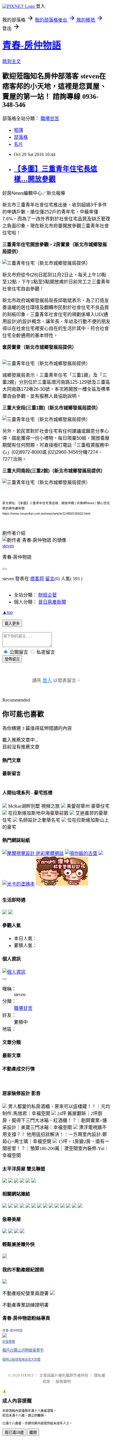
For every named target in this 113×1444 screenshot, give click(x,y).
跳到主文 (11, 61)
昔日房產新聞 (52, 602)
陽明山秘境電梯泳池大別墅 (21, 1359)
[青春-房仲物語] (4, 1335)
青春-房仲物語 (31, 45)
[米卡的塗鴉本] (18, 884)
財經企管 (47, 595)
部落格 (21, 137)
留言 (49, 578)
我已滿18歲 (14, 1432)
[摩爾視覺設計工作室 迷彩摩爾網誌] (33, 853)
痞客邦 (37, 578)
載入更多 (12, 623)
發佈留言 (12, 659)
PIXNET (27, 1375)
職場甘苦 (50, 118)
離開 (33, 1432)
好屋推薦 (8, 1341)
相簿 (18, 130)
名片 (18, 144)
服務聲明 (63, 1381)
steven (8, 545)
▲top (7, 612)
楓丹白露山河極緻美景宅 (23, 1350)
